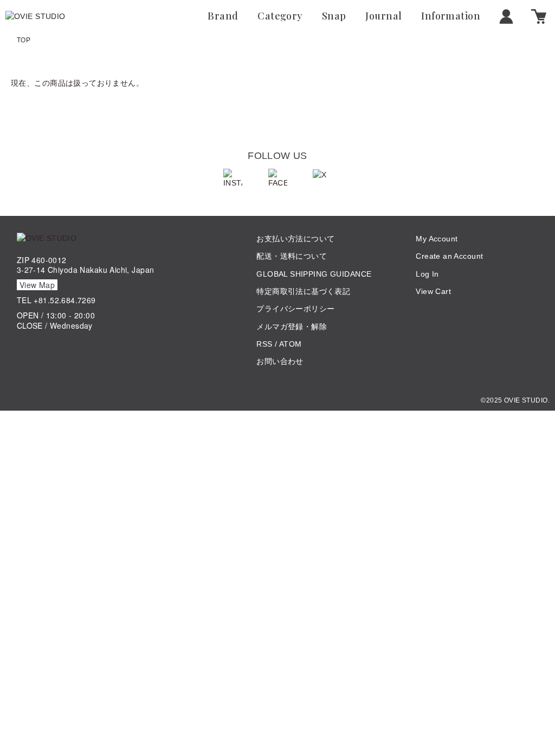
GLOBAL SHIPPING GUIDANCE (313, 274)
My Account (436, 238)
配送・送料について (291, 256)
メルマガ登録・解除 (291, 326)
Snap (334, 16)
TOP (23, 40)
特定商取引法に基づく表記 (303, 291)
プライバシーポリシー (295, 308)
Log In (427, 274)
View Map (37, 284)
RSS (264, 344)
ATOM (290, 344)
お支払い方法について (295, 238)
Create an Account (449, 256)
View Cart (433, 291)
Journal (383, 16)
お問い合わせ (280, 361)
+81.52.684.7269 (64, 300)
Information (450, 16)
